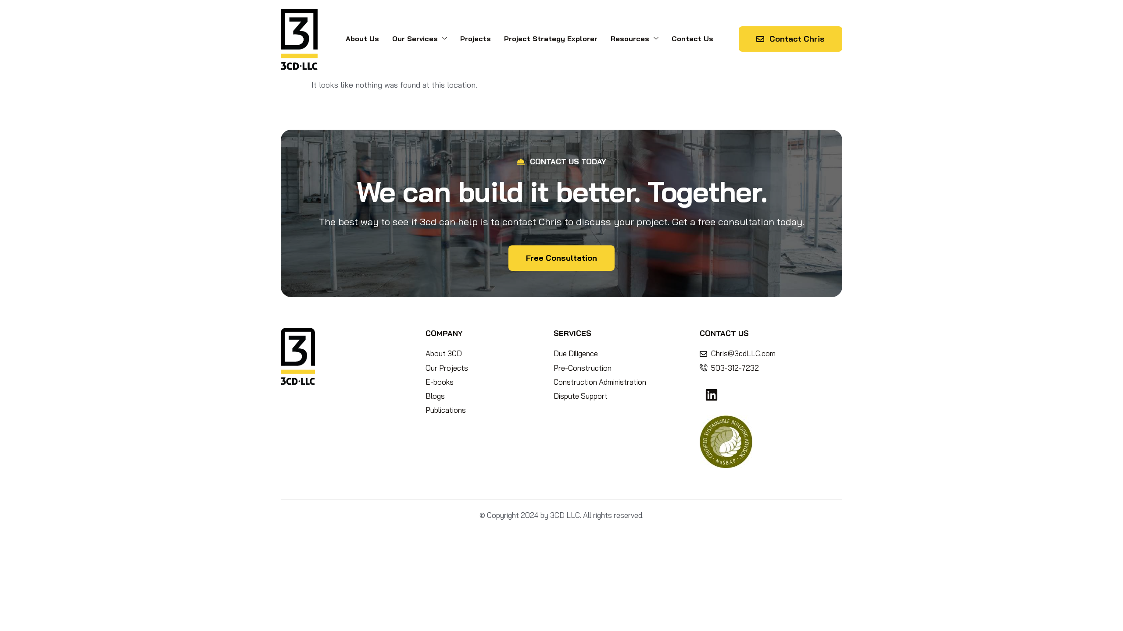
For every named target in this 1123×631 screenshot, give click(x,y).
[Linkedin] (711, 395)
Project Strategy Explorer (550, 38)
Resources (630, 38)
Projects (475, 38)
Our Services (415, 38)
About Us (362, 38)
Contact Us (692, 38)
